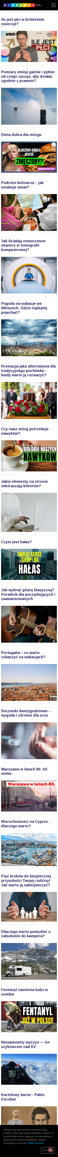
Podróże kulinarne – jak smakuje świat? (22, 185)
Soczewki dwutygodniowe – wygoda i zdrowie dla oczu (26, 713)
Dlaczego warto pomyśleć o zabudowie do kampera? (26, 934)
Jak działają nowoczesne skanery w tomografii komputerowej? (23, 245)
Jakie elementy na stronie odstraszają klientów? (24, 483)
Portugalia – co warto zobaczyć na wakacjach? (23, 655)
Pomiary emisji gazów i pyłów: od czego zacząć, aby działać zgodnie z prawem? (28, 76)
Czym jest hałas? (16, 542)
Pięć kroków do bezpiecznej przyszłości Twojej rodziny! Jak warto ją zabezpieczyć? (26, 880)
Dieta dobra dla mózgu (21, 135)
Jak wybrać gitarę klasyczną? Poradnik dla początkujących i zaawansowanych (28, 594)
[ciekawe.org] (23, 6)
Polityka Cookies (35, 1143)
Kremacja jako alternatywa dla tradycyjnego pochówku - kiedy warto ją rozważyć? (28, 370)
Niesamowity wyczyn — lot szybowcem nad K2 (25, 1044)
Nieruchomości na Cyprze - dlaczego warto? (25, 823)
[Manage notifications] (50, 1150)
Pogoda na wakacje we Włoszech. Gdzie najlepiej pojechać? (24, 307)
